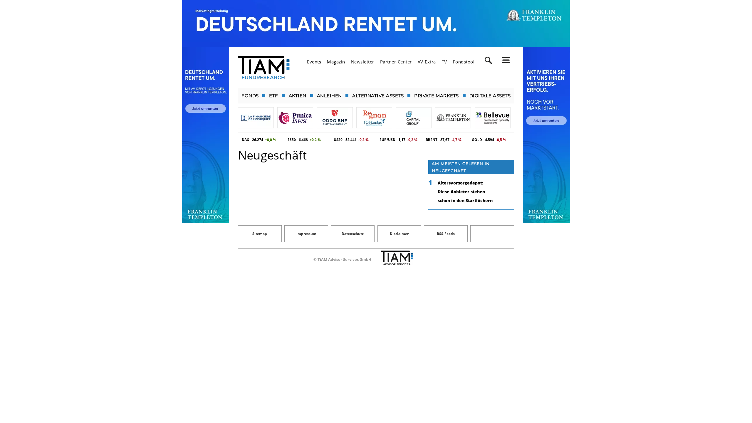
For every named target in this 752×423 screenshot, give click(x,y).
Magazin (336, 62)
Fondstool (464, 62)
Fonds (250, 95)
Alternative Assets (378, 95)
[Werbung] (376, 23)
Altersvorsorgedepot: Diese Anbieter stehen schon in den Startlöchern (465, 191)
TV (444, 62)
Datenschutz (353, 233)
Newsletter (362, 62)
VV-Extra (427, 62)
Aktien (297, 95)
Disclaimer (399, 233)
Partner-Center (396, 62)
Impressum (306, 233)
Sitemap (259, 233)
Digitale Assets (490, 95)
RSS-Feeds (446, 233)
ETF (273, 95)
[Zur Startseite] (264, 67)
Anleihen (329, 95)
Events (314, 62)
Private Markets (436, 95)
